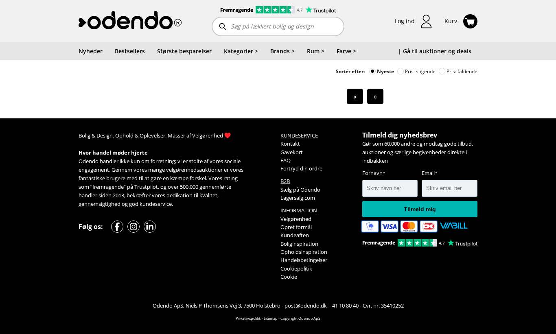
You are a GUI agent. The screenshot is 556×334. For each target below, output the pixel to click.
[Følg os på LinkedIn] (150, 226)
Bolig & (87, 135)
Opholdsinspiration (303, 251)
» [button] (375, 96)
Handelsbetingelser (303, 260)
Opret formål (296, 227)
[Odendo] (130, 21)
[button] (413, 21)
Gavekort (291, 152)
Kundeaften (294, 235)
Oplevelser (152, 135)
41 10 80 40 (345, 305)
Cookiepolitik (296, 268)
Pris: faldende (461, 71)
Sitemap (271, 318)
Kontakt (290, 143)
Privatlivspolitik (248, 318)
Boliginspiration (299, 243)
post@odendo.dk (306, 305)
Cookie (288, 276)
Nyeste (385, 71)
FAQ (285, 160)
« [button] (355, 96)
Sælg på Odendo (300, 189)
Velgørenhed (207, 135)
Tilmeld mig (420, 209)
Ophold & (126, 135)
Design (104, 135)
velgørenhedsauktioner (194, 169)
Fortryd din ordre (301, 168)
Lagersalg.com (297, 197)
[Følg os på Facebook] (117, 226)
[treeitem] (241, 51)
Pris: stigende (420, 71)
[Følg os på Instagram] (133, 226)
